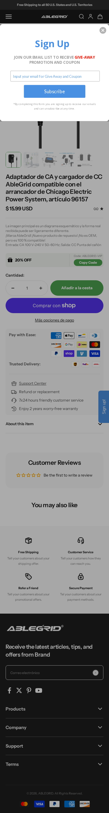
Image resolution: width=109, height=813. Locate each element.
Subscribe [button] (54, 91)
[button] (102, 30)
